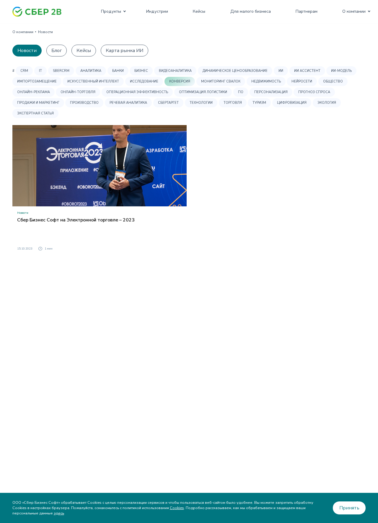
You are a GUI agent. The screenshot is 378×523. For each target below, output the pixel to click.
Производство (84, 103)
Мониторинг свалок (220, 81)
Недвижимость (266, 81)
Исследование (144, 81)
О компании (354, 11)
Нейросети (301, 81)
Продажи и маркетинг (38, 103)
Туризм (259, 103)
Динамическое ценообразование (235, 71)
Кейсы (199, 11)
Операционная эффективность (137, 92)
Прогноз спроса (314, 92)
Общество (333, 81)
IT (40, 71)
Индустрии (157, 11)
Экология (326, 103)
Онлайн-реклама (33, 92)
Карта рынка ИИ (124, 50)
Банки (118, 71)
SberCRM (61, 71)
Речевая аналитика (128, 103)
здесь (59, 513)
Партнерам (306, 11)
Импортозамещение (37, 81)
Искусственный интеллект (93, 81)
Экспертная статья (35, 113)
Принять (349, 508)
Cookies (177, 508)
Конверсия (179, 81)
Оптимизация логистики (203, 92)
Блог (56, 50)
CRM (24, 71)
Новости (27, 50)
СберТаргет (168, 103)
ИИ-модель (341, 71)
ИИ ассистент (307, 71)
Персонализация (271, 92)
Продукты (111, 11)
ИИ (280, 71)
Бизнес (141, 71)
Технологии (201, 103)
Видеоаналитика (175, 71)
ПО (240, 92)
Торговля (233, 103)
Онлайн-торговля (78, 92)
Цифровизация (292, 103)
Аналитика (90, 71)
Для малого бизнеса (250, 11)
